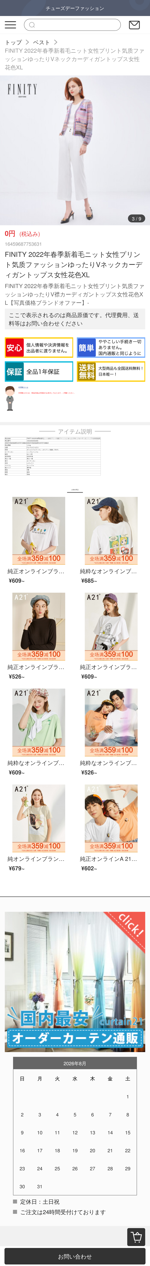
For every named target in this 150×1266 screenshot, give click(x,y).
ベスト (41, 42)
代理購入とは (23, 387)
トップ (13, 42)
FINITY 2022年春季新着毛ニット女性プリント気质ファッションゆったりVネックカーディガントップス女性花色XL (74, 58)
